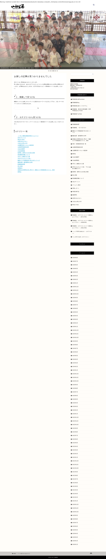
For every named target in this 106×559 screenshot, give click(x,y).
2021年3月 (75, 493)
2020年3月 (75, 537)
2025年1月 (75, 326)
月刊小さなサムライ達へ (24, 158)
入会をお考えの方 (22, 143)
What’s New (75, 204)
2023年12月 (75, 373)
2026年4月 (75, 272)
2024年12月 (75, 330)
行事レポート (75, 188)
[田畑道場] (18, 8)
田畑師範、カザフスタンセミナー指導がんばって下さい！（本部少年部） (82, 226)
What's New (21, 139)
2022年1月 (75, 457)
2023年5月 (75, 399)
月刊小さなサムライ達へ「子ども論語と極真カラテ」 (81, 167)
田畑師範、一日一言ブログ (79, 127)
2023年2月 (75, 410)
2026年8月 (75, 257)
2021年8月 (75, 475)
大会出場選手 (21, 149)
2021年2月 (75, 497)
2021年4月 (75, 490)
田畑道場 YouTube (77, 114)
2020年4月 (75, 533)
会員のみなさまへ (22, 141)
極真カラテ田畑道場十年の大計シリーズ (29, 160)
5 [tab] (55, 70)
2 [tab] (50, 70)
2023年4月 (75, 402)
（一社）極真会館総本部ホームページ (28, 135)
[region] (53, 40)
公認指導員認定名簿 (23, 147)
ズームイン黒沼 (76, 185)
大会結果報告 (21, 150)
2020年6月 (75, 526)
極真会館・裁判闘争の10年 (25, 162)
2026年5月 (75, 268)
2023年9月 (75, 384)
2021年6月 (75, 482)
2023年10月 (75, 381)
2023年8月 (75, 388)
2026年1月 (75, 283)
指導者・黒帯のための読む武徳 (26, 152)
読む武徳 (20, 166)
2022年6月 (75, 439)
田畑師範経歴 (21, 164)
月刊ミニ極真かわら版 (24, 156)
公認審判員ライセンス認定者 (26, 145)
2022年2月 (75, 453)
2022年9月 (75, 428)
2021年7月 (75, 479)
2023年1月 (75, 413)
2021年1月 (75, 500)
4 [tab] (53, 70)
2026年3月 (75, 275)
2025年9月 (75, 297)
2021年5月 (75, 486)
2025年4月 (75, 315)
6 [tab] (57, 70)
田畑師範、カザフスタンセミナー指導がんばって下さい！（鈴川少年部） (82, 216)
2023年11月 (75, 377)
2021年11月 (75, 464)
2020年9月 (75, 515)
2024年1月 (75, 370)
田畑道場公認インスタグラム (79, 105)
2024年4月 (75, 359)
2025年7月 (75, 304)
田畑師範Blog (75, 102)
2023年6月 (75, 395)
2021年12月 (75, 460)
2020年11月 (75, 508)
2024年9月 (75, 341)
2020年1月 (75, 544)
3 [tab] (52, 70)
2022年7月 (75, 435)
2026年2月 (75, 279)
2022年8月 (75, 431)
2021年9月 (75, 471)
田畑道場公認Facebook (78, 99)
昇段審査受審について (24, 154)
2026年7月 (75, 261)
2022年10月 (75, 424)
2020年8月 (75, 519)
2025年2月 (75, 323)
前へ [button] (2, 40)
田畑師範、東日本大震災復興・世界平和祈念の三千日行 (81, 109)
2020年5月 (75, 530)
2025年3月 (75, 319)
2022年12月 (75, 417)
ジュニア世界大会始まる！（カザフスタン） (82, 232)
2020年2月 (75, 540)
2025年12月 (75, 286)
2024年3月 (75, 362)
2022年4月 (75, 446)
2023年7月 (75, 392)
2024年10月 (75, 337)
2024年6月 (75, 352)
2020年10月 (75, 511)
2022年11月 (75, 421)
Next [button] (104, 40)
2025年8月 (75, 301)
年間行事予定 (75, 191)
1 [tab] (48, 70)
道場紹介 (20, 168)
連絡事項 (74, 194)
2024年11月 (75, 333)
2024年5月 (75, 355)
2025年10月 (75, 293)
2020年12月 (75, 504)
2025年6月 (75, 308)
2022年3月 (75, 450)
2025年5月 (75, 312)
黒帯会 (19, 171)
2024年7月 (75, 348)
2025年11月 (75, 290)
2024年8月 (75, 344)
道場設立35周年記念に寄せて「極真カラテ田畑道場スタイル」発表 (36, 169)
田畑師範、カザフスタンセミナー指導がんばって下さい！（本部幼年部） (82, 221)
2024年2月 (75, 366)
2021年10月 (75, 468)
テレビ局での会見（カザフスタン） (81, 236)
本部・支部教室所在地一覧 (79, 143)
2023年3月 (75, 406)
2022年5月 (75, 442)
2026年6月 (75, 264)
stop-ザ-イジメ (22, 137)
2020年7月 (75, 522)
